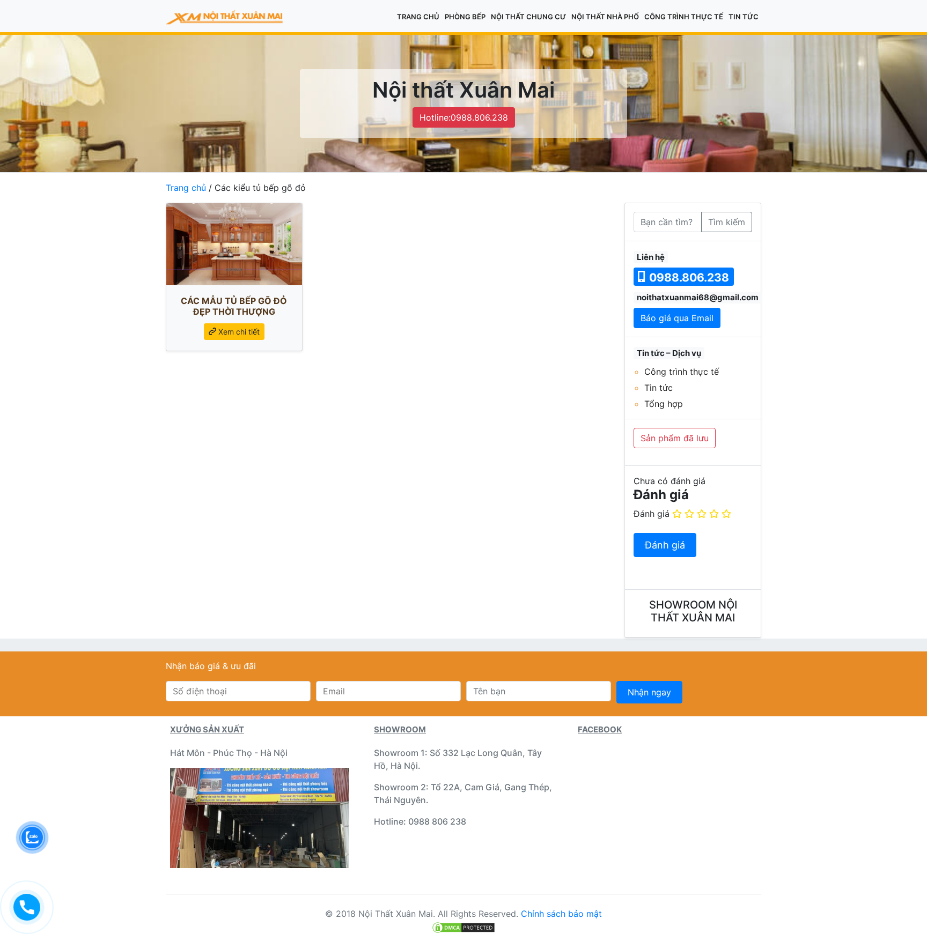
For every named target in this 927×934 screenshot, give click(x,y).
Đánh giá (652, 513)
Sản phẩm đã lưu (675, 438)
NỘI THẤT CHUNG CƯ (528, 16)
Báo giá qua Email (677, 318)
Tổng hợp (663, 403)
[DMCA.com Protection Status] (463, 926)
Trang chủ (418, 16)
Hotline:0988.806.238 (464, 117)
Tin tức (744, 16)
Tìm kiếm (726, 222)
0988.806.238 (687, 277)
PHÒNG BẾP (465, 16)
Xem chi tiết (238, 331)
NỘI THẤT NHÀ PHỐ (605, 16)
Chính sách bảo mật (561, 913)
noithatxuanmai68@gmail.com (698, 297)
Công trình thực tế (683, 16)
